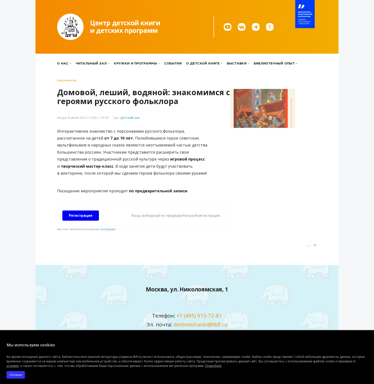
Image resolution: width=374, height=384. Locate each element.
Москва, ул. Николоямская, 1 (187, 289)
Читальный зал (91, 63)
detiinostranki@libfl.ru (200, 324)
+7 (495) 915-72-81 (199, 315)
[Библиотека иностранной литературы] (305, 14)
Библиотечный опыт (274, 63)
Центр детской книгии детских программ (125, 26)
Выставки (236, 63)
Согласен (16, 374)
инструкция (107, 229)
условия (12, 366)
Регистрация (80, 215)
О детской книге (203, 63)
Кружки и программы (135, 63)
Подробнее (213, 366)
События (173, 63)
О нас (63, 63)
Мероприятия (66, 80)
